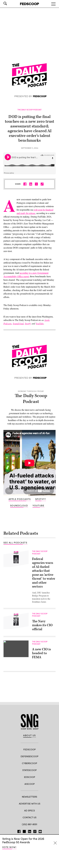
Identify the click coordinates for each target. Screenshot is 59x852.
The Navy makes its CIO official (42, 625)
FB (19, 830)
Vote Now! (9, 847)
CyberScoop (29, 763)
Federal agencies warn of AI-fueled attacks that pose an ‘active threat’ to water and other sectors (43, 573)
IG (35, 830)
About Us (29, 735)
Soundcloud (19, 505)
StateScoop (29, 770)
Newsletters (29, 796)
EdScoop (29, 776)
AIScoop (29, 783)
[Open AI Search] (9, 3)
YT (40, 830)
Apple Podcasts (20, 498)
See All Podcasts (15, 542)
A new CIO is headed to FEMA (41, 653)
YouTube (38, 505)
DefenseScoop (29, 756)
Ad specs (29, 810)
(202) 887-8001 (29, 824)
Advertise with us (29, 803)
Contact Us (29, 817)
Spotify (40, 498)
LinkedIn (29, 830)
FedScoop (29, 749)
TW (24, 830)
